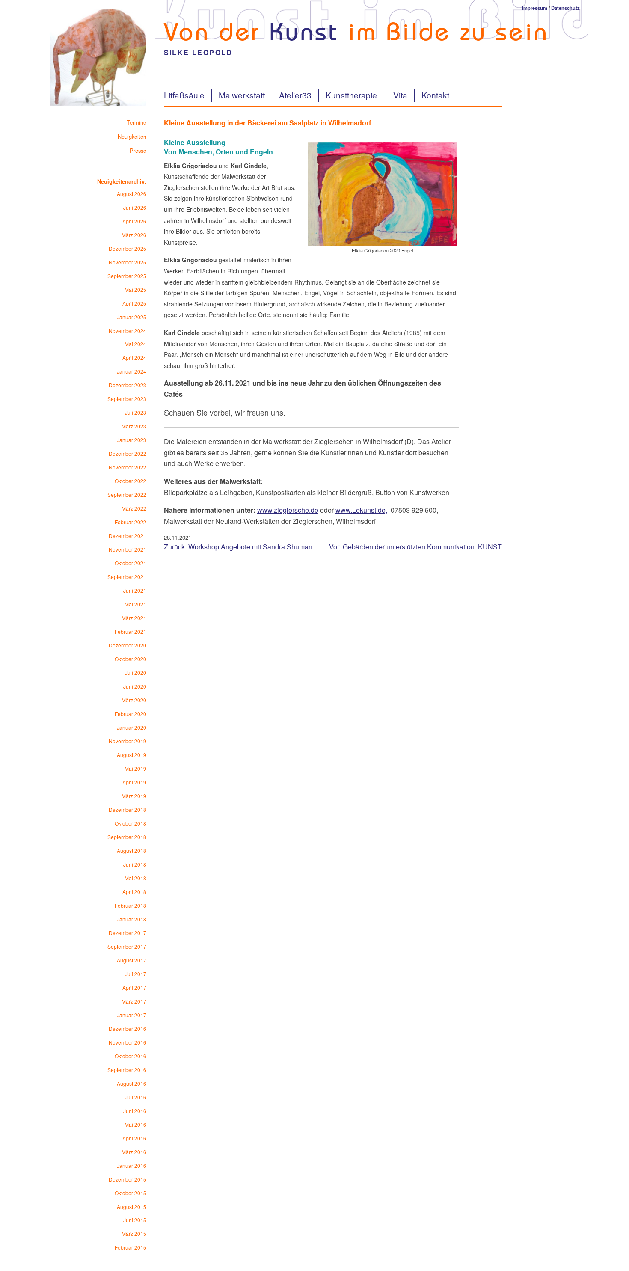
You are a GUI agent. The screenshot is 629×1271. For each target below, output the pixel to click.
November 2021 (127, 549)
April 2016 (134, 1138)
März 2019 (134, 795)
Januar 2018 (131, 919)
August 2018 (131, 850)
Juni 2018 (134, 864)
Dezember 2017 (127, 932)
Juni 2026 (134, 207)
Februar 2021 (130, 631)
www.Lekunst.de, (361, 510)
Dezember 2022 (127, 453)
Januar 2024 (131, 371)
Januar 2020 (131, 727)
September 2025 (126, 275)
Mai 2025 (135, 289)
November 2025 (127, 262)
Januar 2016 (131, 1165)
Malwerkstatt (242, 95)
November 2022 (127, 467)
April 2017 (134, 987)
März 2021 (134, 617)
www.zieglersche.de (287, 510)
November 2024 (127, 330)
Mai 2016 (135, 1124)
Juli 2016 (135, 1097)
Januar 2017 (131, 1015)
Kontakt (435, 95)
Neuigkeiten (132, 136)
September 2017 (126, 946)
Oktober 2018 (130, 823)
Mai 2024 (135, 343)
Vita (400, 95)
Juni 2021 (134, 590)
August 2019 (131, 754)
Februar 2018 (130, 905)
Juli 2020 (135, 672)
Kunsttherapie (352, 95)
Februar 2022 (130, 522)
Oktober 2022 (130, 480)
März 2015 (134, 1233)
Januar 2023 (131, 439)
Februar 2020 (130, 713)
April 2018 (134, 891)
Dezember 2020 (127, 645)
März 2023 (134, 426)
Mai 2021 (135, 604)
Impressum (534, 7)
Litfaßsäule (184, 95)
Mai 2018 (135, 878)
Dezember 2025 (127, 248)
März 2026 (134, 234)
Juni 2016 (134, 1110)
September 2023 (126, 398)
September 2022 (126, 494)
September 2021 (126, 576)
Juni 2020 (134, 686)
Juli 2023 (135, 412)
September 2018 (126, 836)
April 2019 (134, 782)
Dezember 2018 (127, 809)
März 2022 (134, 508)
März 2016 (134, 1151)
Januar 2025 (131, 317)
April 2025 (134, 303)
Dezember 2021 (127, 535)
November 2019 (127, 741)
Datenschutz (565, 7)
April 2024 (134, 357)
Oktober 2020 (130, 658)
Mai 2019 (135, 768)
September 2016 (126, 1069)
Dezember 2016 (127, 1028)
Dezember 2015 (127, 1179)
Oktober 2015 (130, 1193)
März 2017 (134, 1001)
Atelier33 (295, 95)
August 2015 (131, 1206)
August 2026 (131, 193)
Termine (136, 122)
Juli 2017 (135, 973)
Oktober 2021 (130, 563)
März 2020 (134, 700)
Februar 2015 (130, 1247)
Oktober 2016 (130, 1056)
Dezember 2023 (127, 385)
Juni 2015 (134, 1219)
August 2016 (131, 1083)
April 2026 (134, 221)
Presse (138, 150)
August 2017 (131, 960)
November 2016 (127, 1042)
